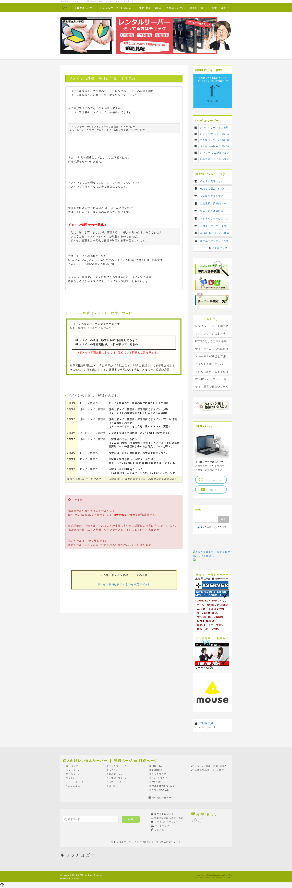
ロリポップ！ (73, 766)
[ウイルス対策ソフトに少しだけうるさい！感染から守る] (212, 405)
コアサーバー (116, 782)
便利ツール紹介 (220, 7)
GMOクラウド (159, 778)
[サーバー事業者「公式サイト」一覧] (212, 298)
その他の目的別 (221, 248)
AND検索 (206, 527)
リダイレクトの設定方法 (210, 333)
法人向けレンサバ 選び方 (214, 140)
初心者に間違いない (212, 181)
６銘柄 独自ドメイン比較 (214, 233)
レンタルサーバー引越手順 (211, 326)
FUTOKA (157, 766)
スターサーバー (74, 770)
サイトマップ (162, 826)
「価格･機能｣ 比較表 (149, 7)
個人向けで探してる (212, 196)
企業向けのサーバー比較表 (209, 770)
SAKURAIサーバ (118, 778)
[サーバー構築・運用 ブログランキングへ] (202, 560)
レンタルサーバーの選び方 (115, 7)
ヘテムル (114, 770)
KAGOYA (157, 770)
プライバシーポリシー (166, 822)
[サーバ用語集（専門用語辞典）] (212, 268)
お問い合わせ (215, 490)
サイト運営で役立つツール (211, 386)
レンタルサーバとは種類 (214, 127)
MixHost (114, 786)
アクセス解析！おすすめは (211, 371)
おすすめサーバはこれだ (214, 218)
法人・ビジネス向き (212, 211)
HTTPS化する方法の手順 (211, 341)
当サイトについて (213, 480)
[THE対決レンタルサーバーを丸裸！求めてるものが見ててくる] (212, 652)
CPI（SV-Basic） (162, 790)
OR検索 (222, 527)
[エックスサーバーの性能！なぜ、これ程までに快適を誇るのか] (212, 589)
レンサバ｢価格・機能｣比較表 (211, 766)
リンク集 (159, 829)
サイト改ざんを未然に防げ (211, 348)
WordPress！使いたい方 (210, 379)
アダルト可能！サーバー (210, 363)
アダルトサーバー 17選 (214, 225)
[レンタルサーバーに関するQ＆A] (212, 283)
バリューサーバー (75, 782)
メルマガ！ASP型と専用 (210, 356)
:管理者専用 (205, 723)
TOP (63, 7)
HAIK (230, 878)
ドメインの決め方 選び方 (214, 146)
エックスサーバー (118, 766)
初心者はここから (84, 7)
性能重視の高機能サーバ (214, 203)
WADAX (156, 782)
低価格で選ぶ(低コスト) (214, 188)
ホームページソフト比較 (214, 240)
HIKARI (80, 875)
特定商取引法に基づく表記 (168, 817)
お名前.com (115, 774)
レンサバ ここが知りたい (214, 152)
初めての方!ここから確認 (214, 158)
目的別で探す (197, 7)
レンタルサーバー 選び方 (214, 133)
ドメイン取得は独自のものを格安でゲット (124, 584)
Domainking (73, 786)
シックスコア (159, 774)
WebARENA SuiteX (163, 786)
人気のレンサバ (175, 7)
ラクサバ (71, 778)
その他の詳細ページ (163, 797)
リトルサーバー (74, 774)
